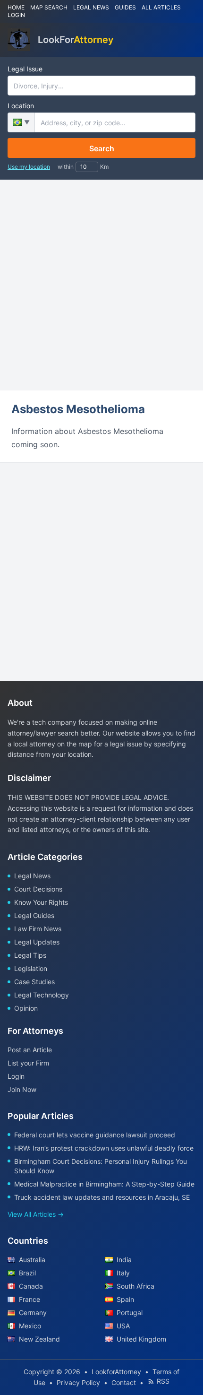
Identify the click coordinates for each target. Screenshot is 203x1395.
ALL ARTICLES (161, 7)
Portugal (130, 1312)
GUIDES (125, 7)
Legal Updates (36, 942)
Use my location (29, 166)
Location (21, 106)
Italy (123, 1273)
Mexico (30, 1326)
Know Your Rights (41, 902)
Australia (32, 1260)
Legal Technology (41, 995)
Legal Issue (25, 69)
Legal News (32, 876)
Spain (125, 1299)
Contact (123, 1382)
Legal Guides (34, 915)
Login (16, 1076)
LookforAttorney (116, 1372)
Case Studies (34, 982)
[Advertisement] (101, 285)
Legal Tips (30, 955)
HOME (16, 7)
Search (101, 148)
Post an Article (30, 1050)
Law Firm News (37, 929)
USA (123, 1326)
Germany (33, 1312)
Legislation (30, 968)
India (124, 1260)
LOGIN (16, 14)
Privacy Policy (78, 1382)
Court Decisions (38, 889)
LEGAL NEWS (91, 7)
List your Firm (28, 1063)
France (29, 1299)
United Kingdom (141, 1339)
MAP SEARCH (49, 7)
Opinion (26, 1008)
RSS (163, 1381)
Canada (31, 1286)
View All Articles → (36, 1214)
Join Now (22, 1089)
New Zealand (39, 1339)
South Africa (135, 1286)
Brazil (27, 1273)
